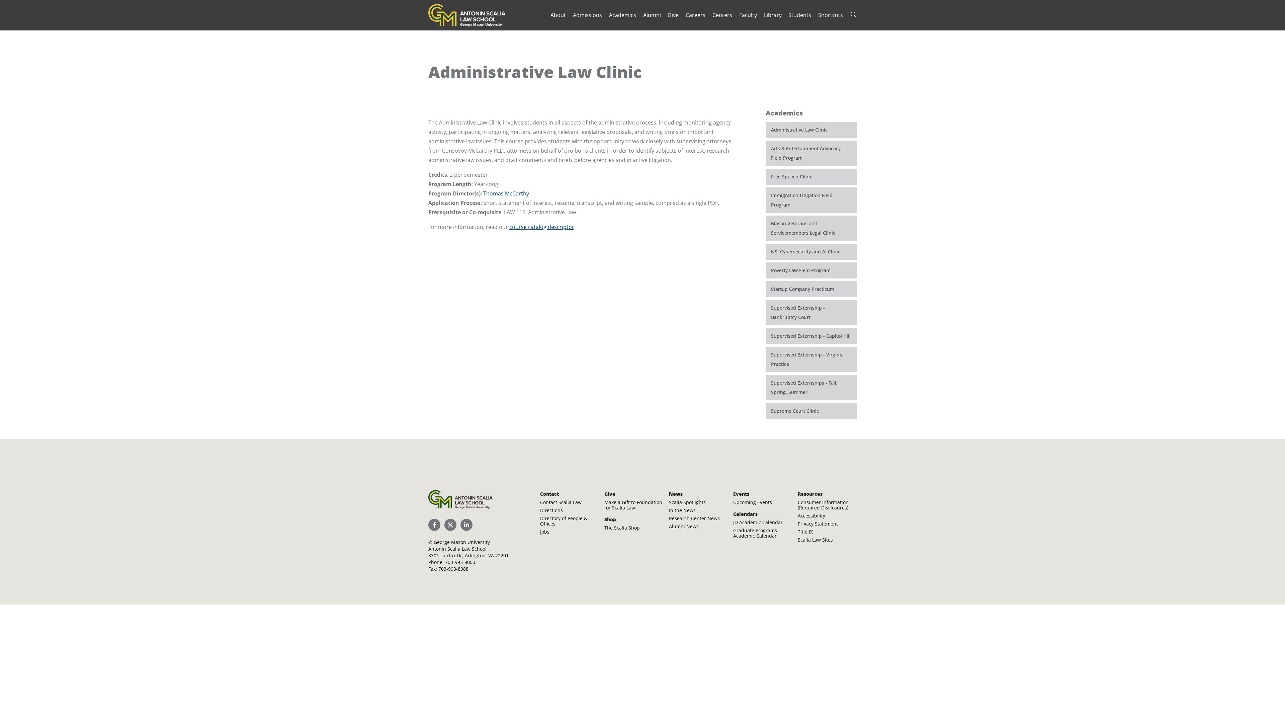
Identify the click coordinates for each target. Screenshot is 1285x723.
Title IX (805, 532)
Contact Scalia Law (561, 502)
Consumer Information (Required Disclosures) (823, 505)
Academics (622, 15)
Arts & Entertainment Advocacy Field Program (806, 153)
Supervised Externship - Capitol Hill (811, 336)
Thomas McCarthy (506, 193)
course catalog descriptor (541, 227)
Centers (722, 15)
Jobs (544, 532)
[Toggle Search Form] (853, 14)
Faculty (748, 15)
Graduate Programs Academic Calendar (755, 533)
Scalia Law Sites (815, 540)
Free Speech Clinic (791, 176)
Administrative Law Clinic (799, 130)
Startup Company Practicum (802, 289)
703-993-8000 (460, 562)
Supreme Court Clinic (795, 411)
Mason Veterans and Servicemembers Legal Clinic (803, 228)
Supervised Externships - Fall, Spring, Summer (804, 387)
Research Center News (694, 518)
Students (799, 15)
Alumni (652, 15)
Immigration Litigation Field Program (802, 200)
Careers (695, 15)
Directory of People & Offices (563, 521)
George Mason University (462, 542)
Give (673, 15)
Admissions (587, 15)
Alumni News (684, 526)
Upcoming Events (752, 502)
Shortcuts (830, 15)
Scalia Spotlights (687, 502)
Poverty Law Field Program (801, 270)
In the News (682, 510)
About (558, 15)
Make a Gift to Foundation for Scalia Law (633, 505)
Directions (551, 510)
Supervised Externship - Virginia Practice (807, 359)
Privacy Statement (818, 523)
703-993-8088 (453, 569)
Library (773, 15)
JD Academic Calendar (758, 522)
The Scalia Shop (622, 528)
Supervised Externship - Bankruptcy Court (798, 312)
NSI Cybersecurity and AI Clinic (805, 251)
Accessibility (811, 515)
